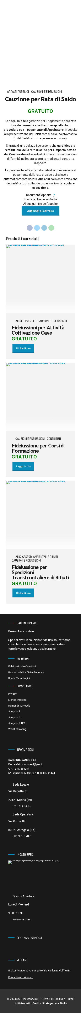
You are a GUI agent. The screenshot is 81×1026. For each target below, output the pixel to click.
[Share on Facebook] (30, 228)
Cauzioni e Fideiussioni (46, 92)
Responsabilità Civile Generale (26, 672)
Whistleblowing (17, 729)
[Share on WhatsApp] (51, 228)
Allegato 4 (14, 717)
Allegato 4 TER (16, 723)
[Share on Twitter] (37, 228)
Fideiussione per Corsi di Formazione (38, 448)
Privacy (12, 693)
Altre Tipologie (25, 321)
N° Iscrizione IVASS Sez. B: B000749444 (31, 773)
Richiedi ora (23, 348)
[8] (40, 279)
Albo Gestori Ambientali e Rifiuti (36, 556)
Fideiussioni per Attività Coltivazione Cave (38, 330)
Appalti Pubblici (18, 92)
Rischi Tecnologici (19, 678)
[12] (40, 515)
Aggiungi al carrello (40, 210)
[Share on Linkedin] (44, 228)
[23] (40, 397)
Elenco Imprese (17, 699)
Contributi (54, 438)
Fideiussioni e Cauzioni (22, 666)
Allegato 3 (14, 711)
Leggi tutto (23, 466)
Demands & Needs (19, 705)
